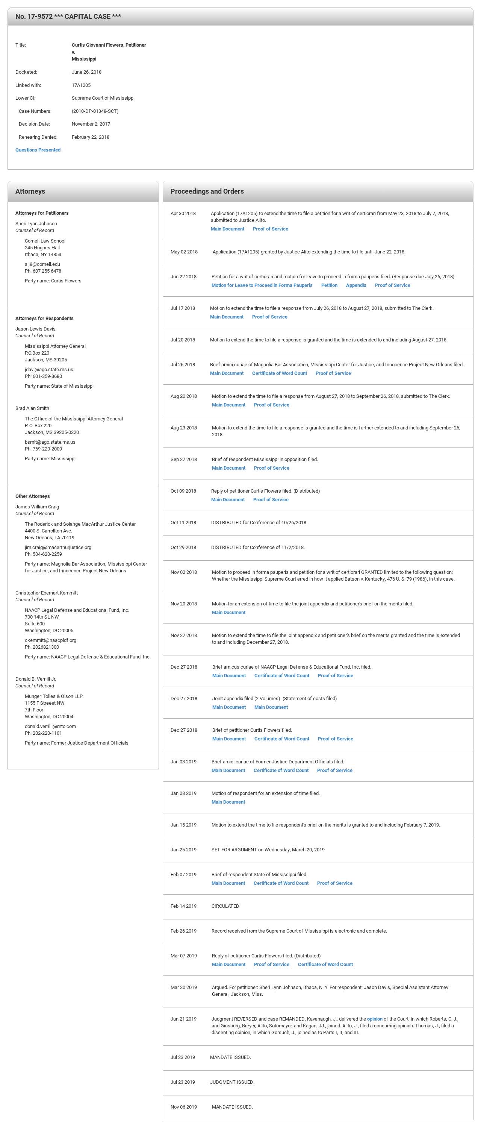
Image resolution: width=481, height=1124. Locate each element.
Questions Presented (38, 149)
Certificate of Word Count (279, 373)
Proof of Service (270, 228)
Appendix (356, 285)
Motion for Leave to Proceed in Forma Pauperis (262, 285)
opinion (375, 1018)
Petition (329, 285)
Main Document (227, 228)
